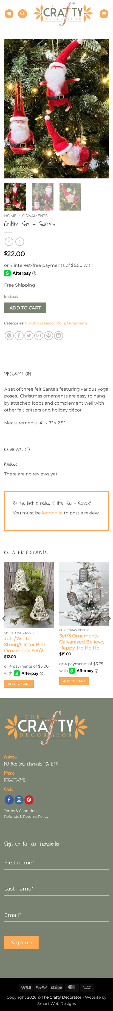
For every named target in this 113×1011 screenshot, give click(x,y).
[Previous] (13, 109)
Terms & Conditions (21, 811)
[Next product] (9, 241)
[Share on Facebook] (19, 335)
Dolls (60, 323)
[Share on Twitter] (28, 335)
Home (10, 216)
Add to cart (25, 307)
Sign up (21, 942)
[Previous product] (19, 241)
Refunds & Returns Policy (26, 816)
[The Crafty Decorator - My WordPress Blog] (63, 14)
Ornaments (35, 216)
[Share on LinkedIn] (58, 335)
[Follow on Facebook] (9, 800)
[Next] (100, 109)
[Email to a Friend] (38, 335)
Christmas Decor (40, 323)
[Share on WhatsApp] (9, 335)
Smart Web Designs (56, 1003)
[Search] (22, 13)
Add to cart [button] (19, 684)
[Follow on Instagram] (19, 800)
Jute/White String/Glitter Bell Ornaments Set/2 (24, 644)
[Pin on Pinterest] (48, 335)
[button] (9, 13)
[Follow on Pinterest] (28, 800)
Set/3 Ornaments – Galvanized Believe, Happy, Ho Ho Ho (81, 642)
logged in (52, 513)
